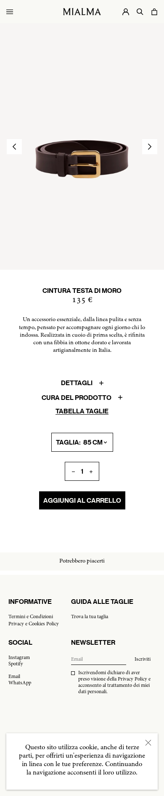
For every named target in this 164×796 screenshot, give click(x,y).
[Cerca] (140, 11)
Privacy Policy (132, 679)
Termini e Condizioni (30, 616)
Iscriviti (143, 659)
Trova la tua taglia (89, 616)
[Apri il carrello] (154, 11)
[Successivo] (149, 146)
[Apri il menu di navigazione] (9, 11)
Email (14, 676)
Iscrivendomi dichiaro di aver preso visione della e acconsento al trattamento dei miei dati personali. (114, 682)
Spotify (15, 664)
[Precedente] (14, 146)
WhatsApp (19, 683)
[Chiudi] (148, 743)
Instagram (19, 657)
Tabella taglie (82, 411)
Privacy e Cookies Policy (33, 624)
